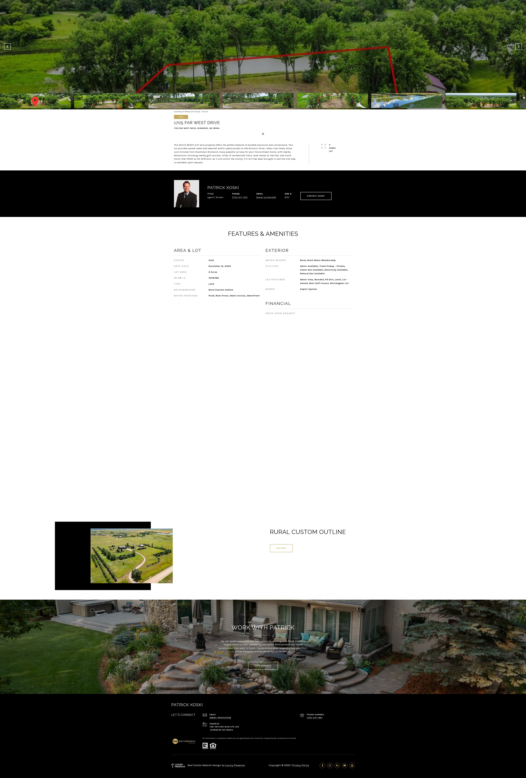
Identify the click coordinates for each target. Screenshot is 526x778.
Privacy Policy (300, 765)
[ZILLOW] (352, 765)
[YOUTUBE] (344, 765)
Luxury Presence (235, 765)
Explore (281, 548)
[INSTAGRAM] (330, 765)
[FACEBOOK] (322, 765)
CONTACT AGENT (316, 196)
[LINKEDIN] (337, 765)
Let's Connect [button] (263, 666)
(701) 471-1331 (240, 197)
